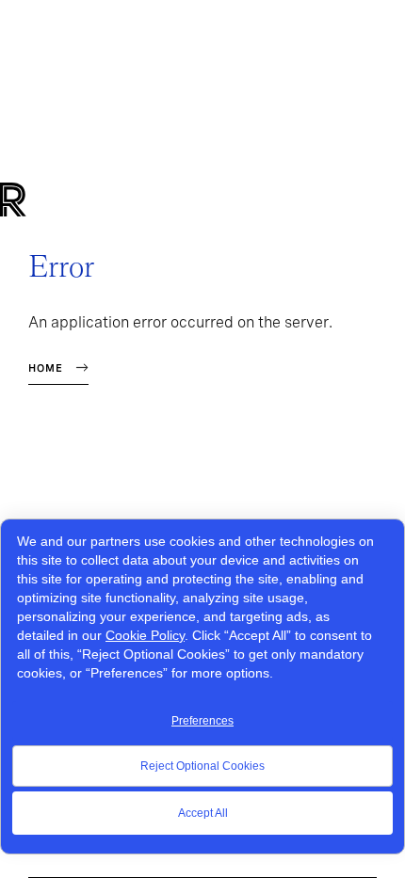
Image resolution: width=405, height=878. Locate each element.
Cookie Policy (145, 635)
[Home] (44, 199)
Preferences (202, 720)
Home (45, 368)
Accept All (203, 813)
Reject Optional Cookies (202, 766)
